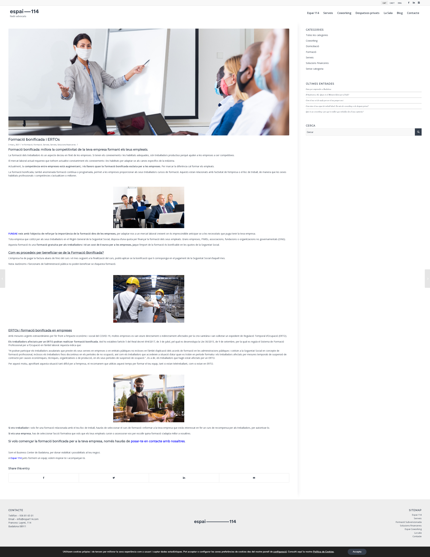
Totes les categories (317, 35)
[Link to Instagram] (418, 2)
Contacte (417, 536)
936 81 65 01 (26, 515)
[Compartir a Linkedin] (184, 477)
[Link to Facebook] (408, 2)
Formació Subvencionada (409, 522)
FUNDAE (13, 233)
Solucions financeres (66, 144)
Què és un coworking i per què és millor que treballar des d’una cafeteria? (335, 111)
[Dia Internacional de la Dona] (427, 278)
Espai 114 (16, 458)
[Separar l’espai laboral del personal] (2, 278)
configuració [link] (280, 551)
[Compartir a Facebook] (44, 477)
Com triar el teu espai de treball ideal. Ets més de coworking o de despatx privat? (337, 106)
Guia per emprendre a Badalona (318, 89)
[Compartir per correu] (254, 477)
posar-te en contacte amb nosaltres (158, 441)
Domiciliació (312, 46)
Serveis (46, 144)
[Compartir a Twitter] (114, 477)
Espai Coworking (413, 529)
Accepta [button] (357, 551)
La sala (418, 532)
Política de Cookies (323, 551)
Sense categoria (314, 68)
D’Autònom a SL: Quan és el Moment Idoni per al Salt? (327, 94)
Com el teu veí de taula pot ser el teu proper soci (324, 100)
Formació (28, 144)
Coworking (311, 40)
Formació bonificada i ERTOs (34, 139)
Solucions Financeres (317, 63)
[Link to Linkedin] (413, 2)
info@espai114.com (27, 519)
